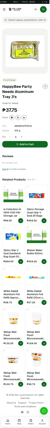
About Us (11, 402)
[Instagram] (27, 412)
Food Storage (9, 80)
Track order (27, 2)
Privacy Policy (36, 402)
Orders (30, 424)
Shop (19, 424)
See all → (32, 179)
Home (7, 424)
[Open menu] (4, 9)
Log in (5, 169)
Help (14, 2)
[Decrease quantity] (10, 136)
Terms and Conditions (25, 406)
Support (22, 402)
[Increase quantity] (21, 136)
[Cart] (43, 9)
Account (42, 424)
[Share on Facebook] (11, 117)
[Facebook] (22, 412)
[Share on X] (17, 117)
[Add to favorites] (45, 86)
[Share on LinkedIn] (24, 117)
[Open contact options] (44, 411)
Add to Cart (27, 144)
